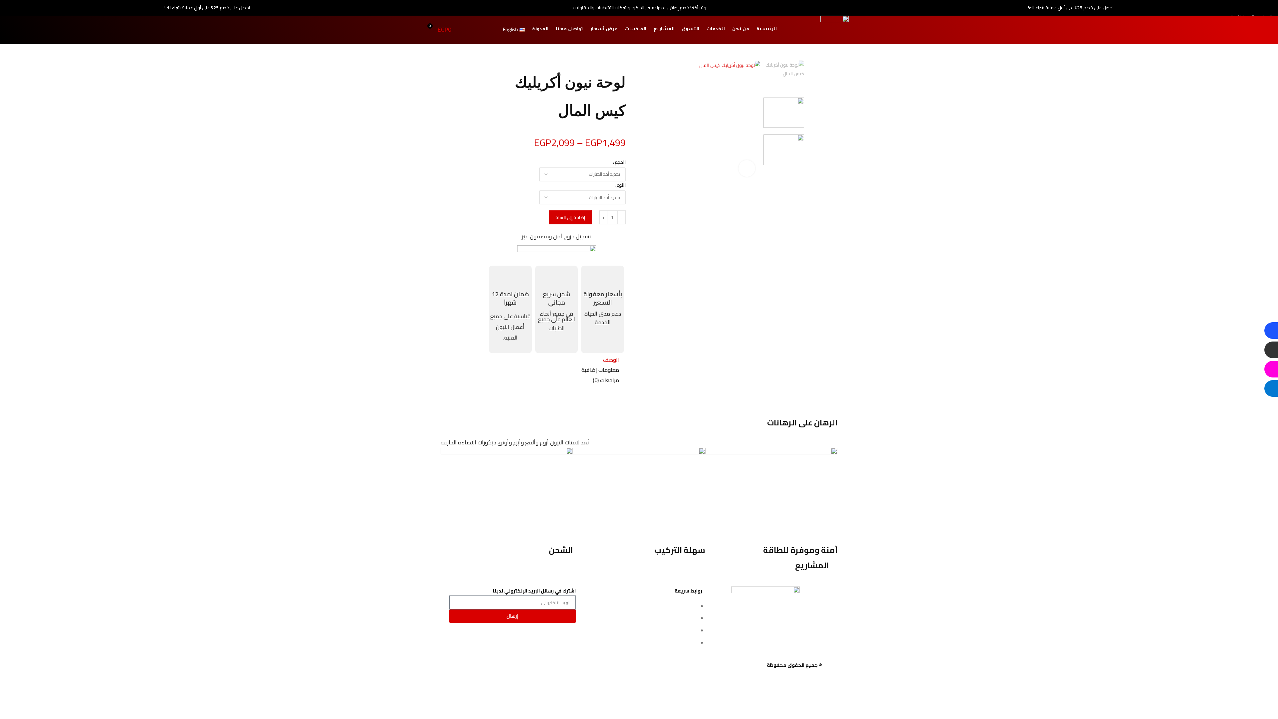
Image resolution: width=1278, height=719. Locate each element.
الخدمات (716, 29)
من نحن (740, 29)
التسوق (690, 29)
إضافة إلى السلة (570, 217)
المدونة (540, 29)
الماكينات (635, 29)
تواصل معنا (569, 29)
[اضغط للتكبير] (747, 168)
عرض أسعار (604, 29)
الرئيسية (766, 29)
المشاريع (664, 29)
